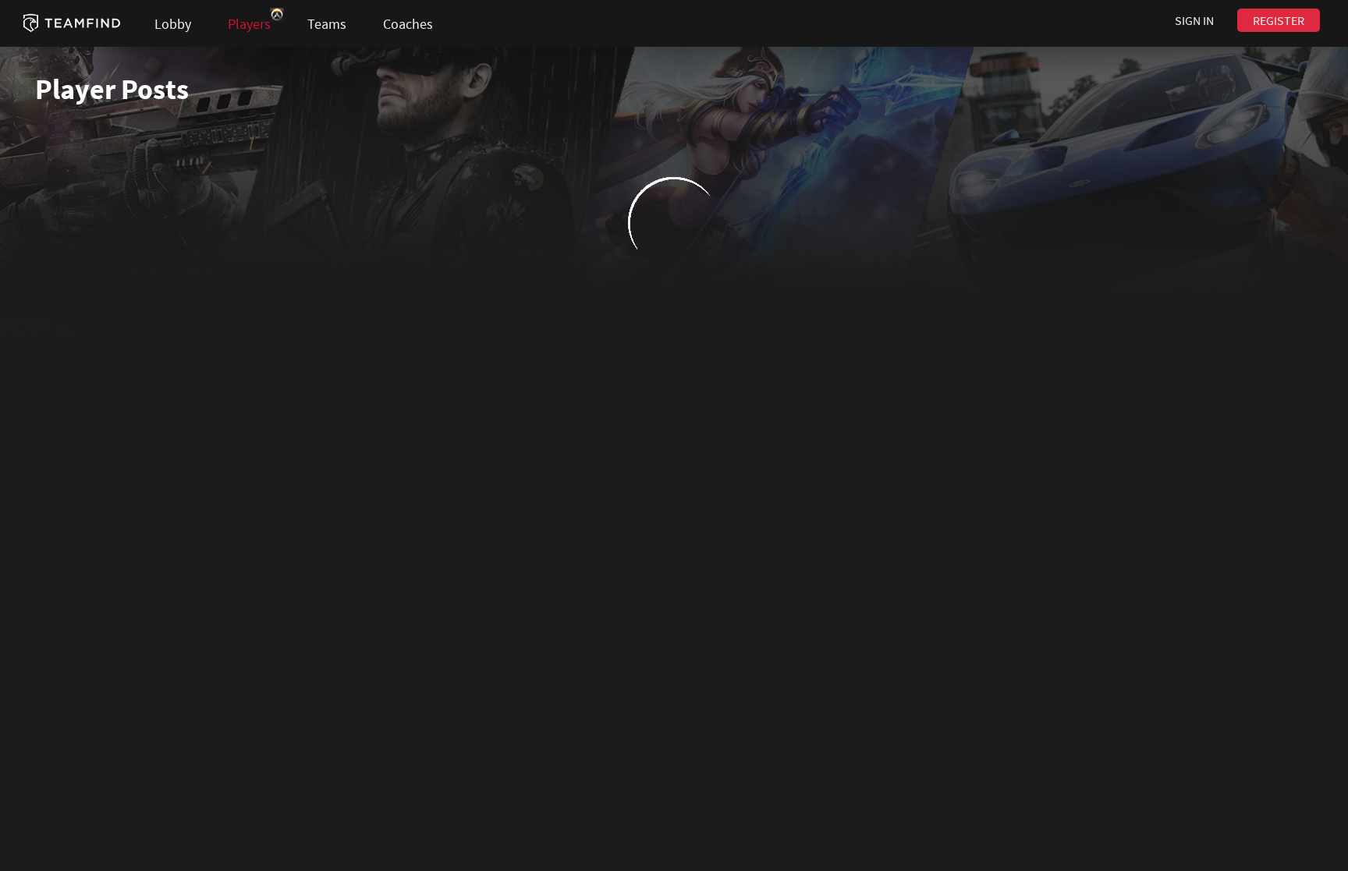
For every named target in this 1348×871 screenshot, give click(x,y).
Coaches (408, 24)
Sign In (1194, 20)
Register (1278, 20)
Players (249, 24)
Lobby (172, 24)
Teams (326, 24)
